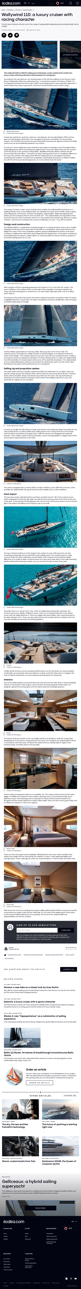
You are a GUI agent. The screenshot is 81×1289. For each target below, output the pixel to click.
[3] (71, 949)
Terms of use (45, 1283)
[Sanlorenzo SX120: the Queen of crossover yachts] (60, 1146)
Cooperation (36, 1283)
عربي (33, 3)
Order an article (8, 1270)
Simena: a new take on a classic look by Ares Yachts (31, 987)
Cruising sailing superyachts (33, 955)
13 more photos (70, 55)
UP (73, 1221)
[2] (69, 949)
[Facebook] (71, 1278)
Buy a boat (7, 1258)
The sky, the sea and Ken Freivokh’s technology (15, 1125)
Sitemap (6, 1286)
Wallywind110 (9, 958)
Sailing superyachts (49, 43)
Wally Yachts (70, 955)
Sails (26, 1236)
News (5, 1233)
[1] (66, 949)
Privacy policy (56, 1283)
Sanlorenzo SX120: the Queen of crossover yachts (59, 1162)
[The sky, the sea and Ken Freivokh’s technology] (20, 1109)
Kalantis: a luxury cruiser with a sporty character (29, 1001)
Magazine (10, 10)
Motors (27, 1233)
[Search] (70, 3)
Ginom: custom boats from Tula (18, 1161)
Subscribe (66, 930)
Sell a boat (7, 1261)
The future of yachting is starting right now (59, 1125)
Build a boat (7, 1264)
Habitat (6, 1239)
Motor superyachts (51, 1236)
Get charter (7, 1267)
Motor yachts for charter (29, 1259)
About (5, 1283)
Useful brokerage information (51, 1242)
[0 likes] (16, 35)
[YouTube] (75, 1278)
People (13, 1121)
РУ (29, 3)
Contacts (11, 1283)
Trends (53, 1121)
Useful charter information (29, 1266)
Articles (18, 10)
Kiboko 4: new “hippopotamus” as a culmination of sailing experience (35, 1017)
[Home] (11, 3)
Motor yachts (54, 1158)
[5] (76, 949)
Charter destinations (30, 1263)
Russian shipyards (16, 1158)
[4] (73, 949)
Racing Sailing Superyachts (54, 955)
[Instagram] (66, 1278)
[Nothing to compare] (51, 3)
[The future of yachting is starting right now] (60, 1109)
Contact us (68, 969)
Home (3, 10)
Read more (40, 1208)
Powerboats (49, 1233)
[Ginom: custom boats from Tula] (20, 1146)
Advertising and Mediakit (24, 1283)
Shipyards (28, 1239)
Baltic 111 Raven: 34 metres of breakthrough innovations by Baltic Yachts (38, 1054)
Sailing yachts (27, 10)
